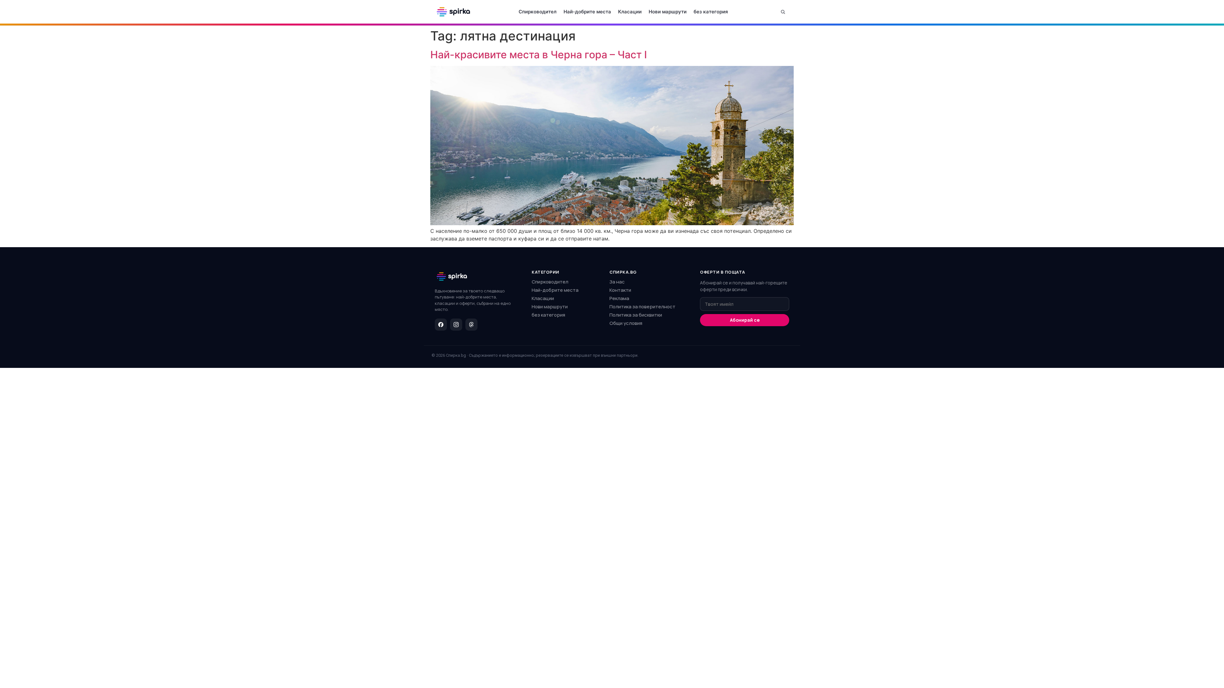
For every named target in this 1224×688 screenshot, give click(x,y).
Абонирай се (745, 320)
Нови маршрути (668, 12)
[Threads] (471, 325)
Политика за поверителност (642, 306)
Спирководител (538, 12)
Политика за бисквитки (635, 314)
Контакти (620, 290)
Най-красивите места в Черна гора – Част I (538, 54)
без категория (711, 12)
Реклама (619, 298)
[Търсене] (782, 11)
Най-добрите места (587, 12)
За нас (617, 281)
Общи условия (625, 323)
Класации (630, 12)
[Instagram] (456, 325)
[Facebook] (441, 325)
